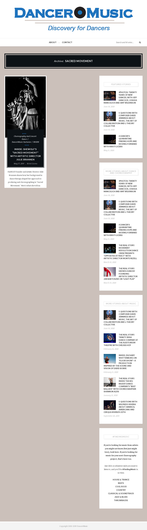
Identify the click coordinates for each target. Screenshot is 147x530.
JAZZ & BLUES (121, 497)
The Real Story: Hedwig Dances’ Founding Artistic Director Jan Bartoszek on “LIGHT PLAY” (121, 273)
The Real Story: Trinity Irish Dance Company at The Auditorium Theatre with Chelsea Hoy (121, 340)
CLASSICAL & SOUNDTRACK (121, 493)
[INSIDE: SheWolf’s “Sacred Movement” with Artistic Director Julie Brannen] (25, 107)
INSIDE (36, 142)
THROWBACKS (121, 500)
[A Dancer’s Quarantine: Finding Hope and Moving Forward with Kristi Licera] (110, 139)
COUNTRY (121, 490)
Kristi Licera (32, 163)
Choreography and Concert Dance (25, 137)
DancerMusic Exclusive (21, 142)
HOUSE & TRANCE (121, 479)
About (53, 42)
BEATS (121, 483)
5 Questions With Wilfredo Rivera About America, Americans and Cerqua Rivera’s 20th (120, 406)
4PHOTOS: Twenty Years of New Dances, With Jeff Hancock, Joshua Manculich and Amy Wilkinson (120, 97)
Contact (67, 42)
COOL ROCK (121, 486)
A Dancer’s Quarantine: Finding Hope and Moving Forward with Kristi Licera (120, 141)
